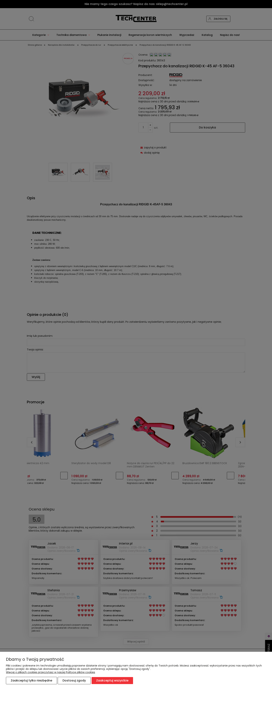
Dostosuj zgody (74, 680)
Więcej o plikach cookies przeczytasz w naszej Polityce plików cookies (50, 672)
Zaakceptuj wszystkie (112, 680)
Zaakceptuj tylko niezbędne (31, 680)
